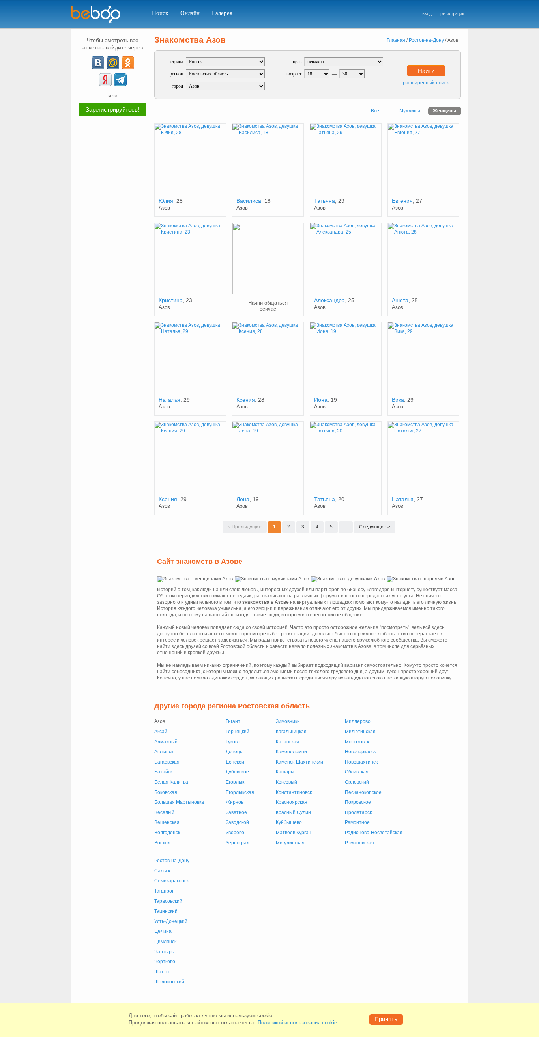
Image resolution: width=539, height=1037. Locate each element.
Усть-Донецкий (170, 921)
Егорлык (235, 782)
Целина (163, 931)
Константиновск (294, 792)
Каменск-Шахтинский (299, 762)
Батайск (163, 772)
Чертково (164, 961)
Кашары (285, 772)
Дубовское (237, 772)
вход (427, 13)
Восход (162, 843)
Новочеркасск (360, 751)
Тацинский (166, 911)
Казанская (287, 742)
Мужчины (409, 111)
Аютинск (163, 751)
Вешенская (167, 822)
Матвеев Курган (293, 832)
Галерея (222, 13)
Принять (385, 1019)
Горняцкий (237, 731)
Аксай (160, 731)
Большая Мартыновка (179, 802)
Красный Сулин (293, 812)
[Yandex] (105, 79)
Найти (426, 70)
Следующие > (374, 527)
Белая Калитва (171, 782)
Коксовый (286, 782)
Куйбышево (289, 822)
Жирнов (234, 802)
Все (375, 111)
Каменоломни (291, 751)
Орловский (357, 782)
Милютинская (360, 731)
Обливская (357, 772)
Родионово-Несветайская (373, 832)
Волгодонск (167, 832)
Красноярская (291, 802)
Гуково (233, 742)
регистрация (452, 13)
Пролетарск (358, 812)
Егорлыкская (240, 792)
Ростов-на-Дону (171, 860)
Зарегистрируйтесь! (112, 109)
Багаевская (167, 762)
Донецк (234, 751)
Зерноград (237, 843)
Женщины (444, 111)
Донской (235, 762)
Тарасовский (168, 901)
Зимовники (288, 721)
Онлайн (190, 13)
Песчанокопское (363, 792)
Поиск (160, 13)
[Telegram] (120, 79)
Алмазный (166, 742)
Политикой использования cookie (297, 1023)
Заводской (237, 822)
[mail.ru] (113, 62)
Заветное (236, 812)
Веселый (164, 812)
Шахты (162, 972)
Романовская (359, 843)
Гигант (233, 721)
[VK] (98, 62)
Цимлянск (165, 941)
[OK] (128, 62)
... (346, 527)
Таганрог (164, 891)
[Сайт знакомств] (100, 15)
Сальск (162, 871)
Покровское (358, 802)
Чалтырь (164, 952)
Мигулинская (290, 843)
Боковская (165, 792)
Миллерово (358, 721)
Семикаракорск (171, 881)
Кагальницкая (291, 731)
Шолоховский (169, 982)
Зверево (235, 832)
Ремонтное (357, 822)
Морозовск (357, 742)
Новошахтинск (361, 762)
